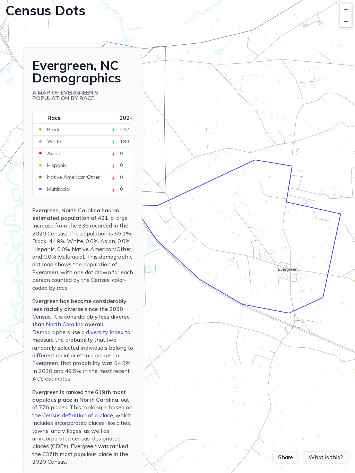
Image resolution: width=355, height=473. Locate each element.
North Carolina (65, 324)
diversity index (105, 332)
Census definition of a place (77, 415)
